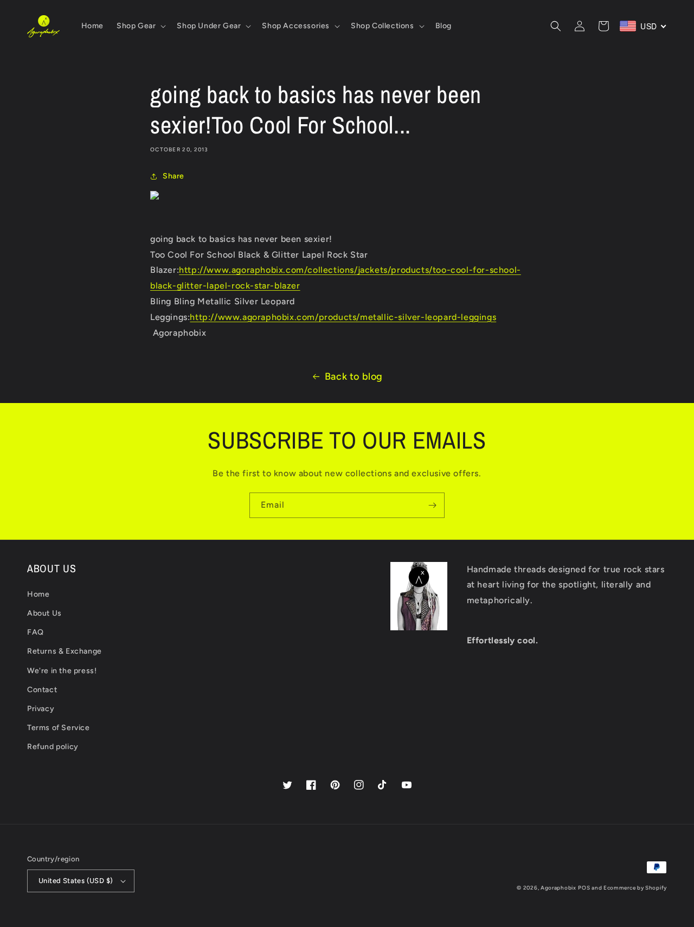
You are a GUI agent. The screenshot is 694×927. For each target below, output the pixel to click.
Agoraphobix (558, 887)
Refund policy (53, 746)
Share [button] (173, 176)
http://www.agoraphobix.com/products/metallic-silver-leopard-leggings (343, 317)
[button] (140, 26)
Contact (42, 689)
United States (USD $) (75, 881)
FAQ (35, 632)
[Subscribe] (432, 505)
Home (38, 594)
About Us (44, 613)
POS (584, 887)
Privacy (40, 708)
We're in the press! (62, 670)
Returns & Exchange (64, 651)
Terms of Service (58, 727)
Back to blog (354, 376)
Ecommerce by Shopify (635, 887)
